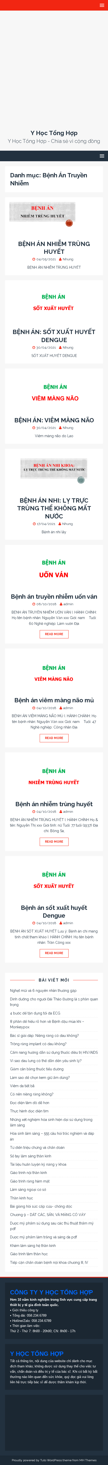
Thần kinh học (21, 1198)
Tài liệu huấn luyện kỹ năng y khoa (38, 1164)
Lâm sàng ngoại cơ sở (28, 1190)
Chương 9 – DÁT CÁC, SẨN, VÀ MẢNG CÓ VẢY (48, 1215)
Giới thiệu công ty (25, 1310)
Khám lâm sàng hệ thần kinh (33, 1246)
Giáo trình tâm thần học (29, 1254)
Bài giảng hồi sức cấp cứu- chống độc (41, 1206)
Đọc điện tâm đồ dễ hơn (29, 1103)
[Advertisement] (54, 67)
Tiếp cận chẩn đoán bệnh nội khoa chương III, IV (49, 1262)
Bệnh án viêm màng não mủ (54, 700)
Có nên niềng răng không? (31, 1094)
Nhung (68, 259)
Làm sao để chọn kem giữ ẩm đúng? (40, 1078)
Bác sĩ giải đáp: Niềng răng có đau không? (44, 1036)
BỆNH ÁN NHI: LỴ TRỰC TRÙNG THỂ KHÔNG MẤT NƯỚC (54, 508)
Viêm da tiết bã (22, 1086)
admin (68, 604)
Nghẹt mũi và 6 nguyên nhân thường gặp (43, 991)
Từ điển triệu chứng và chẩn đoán (37, 1148)
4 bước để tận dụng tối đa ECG (35, 1013)
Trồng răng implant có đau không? (38, 1044)
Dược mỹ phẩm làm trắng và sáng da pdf (43, 1237)
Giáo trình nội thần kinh (28, 1173)
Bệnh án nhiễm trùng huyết (54, 804)
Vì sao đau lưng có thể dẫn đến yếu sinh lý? (46, 1061)
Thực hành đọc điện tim (29, 1111)
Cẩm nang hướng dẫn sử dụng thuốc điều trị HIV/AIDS (54, 1052)
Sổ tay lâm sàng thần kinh (30, 1156)
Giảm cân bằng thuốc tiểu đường (37, 1069)
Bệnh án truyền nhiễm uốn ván (54, 596)
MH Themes (87, 1460)
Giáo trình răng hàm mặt (29, 1181)
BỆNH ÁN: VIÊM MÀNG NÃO (54, 420)
